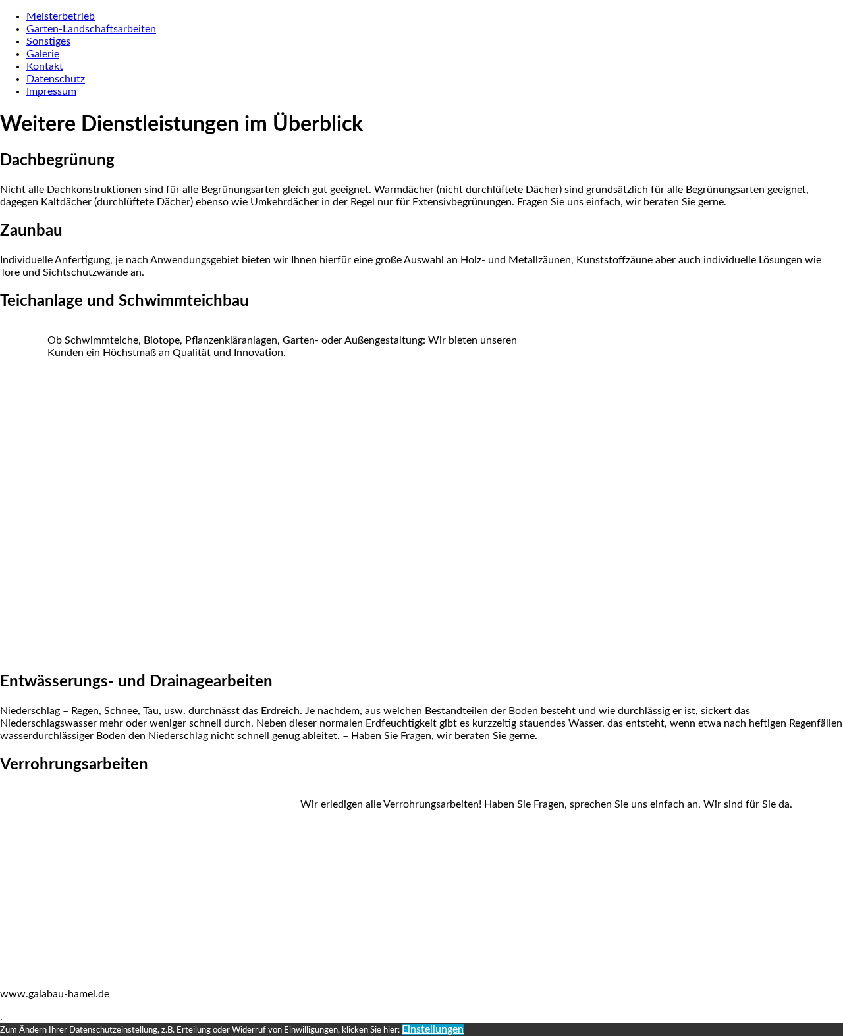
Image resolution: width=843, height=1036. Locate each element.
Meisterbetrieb (60, 16)
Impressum (51, 91)
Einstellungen (433, 1029)
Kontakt (44, 66)
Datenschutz (55, 79)
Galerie (42, 54)
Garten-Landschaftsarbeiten (91, 29)
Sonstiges (48, 41)
